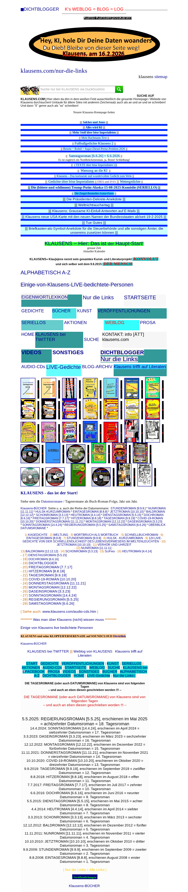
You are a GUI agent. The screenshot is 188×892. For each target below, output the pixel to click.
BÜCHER (61, 310)
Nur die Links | (124, 676)
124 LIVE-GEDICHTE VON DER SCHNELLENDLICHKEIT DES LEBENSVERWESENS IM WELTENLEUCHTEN (92, 540)
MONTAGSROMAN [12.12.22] (105, 521)
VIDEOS (31, 352)
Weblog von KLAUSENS (92, 651)
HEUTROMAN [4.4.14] (85, 515)
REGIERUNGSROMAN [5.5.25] (85, 524)
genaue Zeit (94, 248)
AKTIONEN (75, 322)
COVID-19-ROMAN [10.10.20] (52, 579)
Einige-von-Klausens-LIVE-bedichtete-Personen (77, 285)
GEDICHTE (32, 310)
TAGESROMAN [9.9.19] (119, 518)
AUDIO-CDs (33, 366)
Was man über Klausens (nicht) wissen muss (68, 620)
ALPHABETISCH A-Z (45, 272)
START (32, 663)
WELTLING (60, 534)
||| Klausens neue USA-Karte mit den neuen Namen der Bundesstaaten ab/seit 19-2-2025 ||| (94, 217)
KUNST (84, 310)
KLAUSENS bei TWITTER (50, 337)
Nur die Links (98, 297)
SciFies (110, 551)
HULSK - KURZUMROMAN (125, 538)
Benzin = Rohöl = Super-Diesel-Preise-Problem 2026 (94, 148)
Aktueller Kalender (94, 251)
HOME (28, 334)
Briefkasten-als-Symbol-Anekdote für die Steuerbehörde (73, 228)
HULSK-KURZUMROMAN (52, 511)
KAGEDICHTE (38, 534)
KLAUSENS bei (135, 667)
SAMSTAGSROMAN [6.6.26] (127, 524)
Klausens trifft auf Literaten (140, 366)
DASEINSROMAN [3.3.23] (145, 521)
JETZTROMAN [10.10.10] (127, 511)
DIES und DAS (106, 181)
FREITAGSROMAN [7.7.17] (51, 518)
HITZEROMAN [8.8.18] (86, 518)
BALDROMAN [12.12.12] (42, 551)
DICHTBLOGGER (41, 9)
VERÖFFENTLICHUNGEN (123, 310)
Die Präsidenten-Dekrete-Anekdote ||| (95, 199)
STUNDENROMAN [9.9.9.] (128, 508)
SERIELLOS (33, 322)
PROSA (148, 322)
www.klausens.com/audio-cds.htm (69, 611)
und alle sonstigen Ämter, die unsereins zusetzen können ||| (116, 230)
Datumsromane (51, 501)
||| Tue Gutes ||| (94, 223)
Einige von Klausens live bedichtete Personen (57, 628)
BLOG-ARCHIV (97, 366)
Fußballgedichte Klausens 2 (94, 143)
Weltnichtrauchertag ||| (95, 205)
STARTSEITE (140, 297)
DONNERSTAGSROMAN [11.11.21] (59, 521)
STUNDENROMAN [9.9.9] (84, 538)
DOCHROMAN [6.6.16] (43, 559)
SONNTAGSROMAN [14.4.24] (42, 524)
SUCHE (91, 339)
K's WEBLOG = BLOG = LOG (94, 9)
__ (22, 9)
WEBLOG (114, 322)
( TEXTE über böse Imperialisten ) (94, 165)
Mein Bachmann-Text (94, 137)
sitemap (160, 76)
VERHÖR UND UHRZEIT (114, 544)
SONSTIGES (68, 352)
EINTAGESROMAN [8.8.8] (90, 511)
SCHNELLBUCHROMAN (141, 534)
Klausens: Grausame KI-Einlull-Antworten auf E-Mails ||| (96, 211)
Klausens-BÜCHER (34, 508)
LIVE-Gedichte (63, 367)
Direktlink (119, 636)
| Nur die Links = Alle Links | (84, 870)
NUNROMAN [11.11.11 (96, 548)
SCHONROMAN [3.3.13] (52, 515)
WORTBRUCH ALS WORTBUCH (96, 534)
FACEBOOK (35, 671)
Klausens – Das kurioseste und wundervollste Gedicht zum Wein (94, 176)
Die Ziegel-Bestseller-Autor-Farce (95, 193)
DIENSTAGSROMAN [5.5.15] (122, 515)
